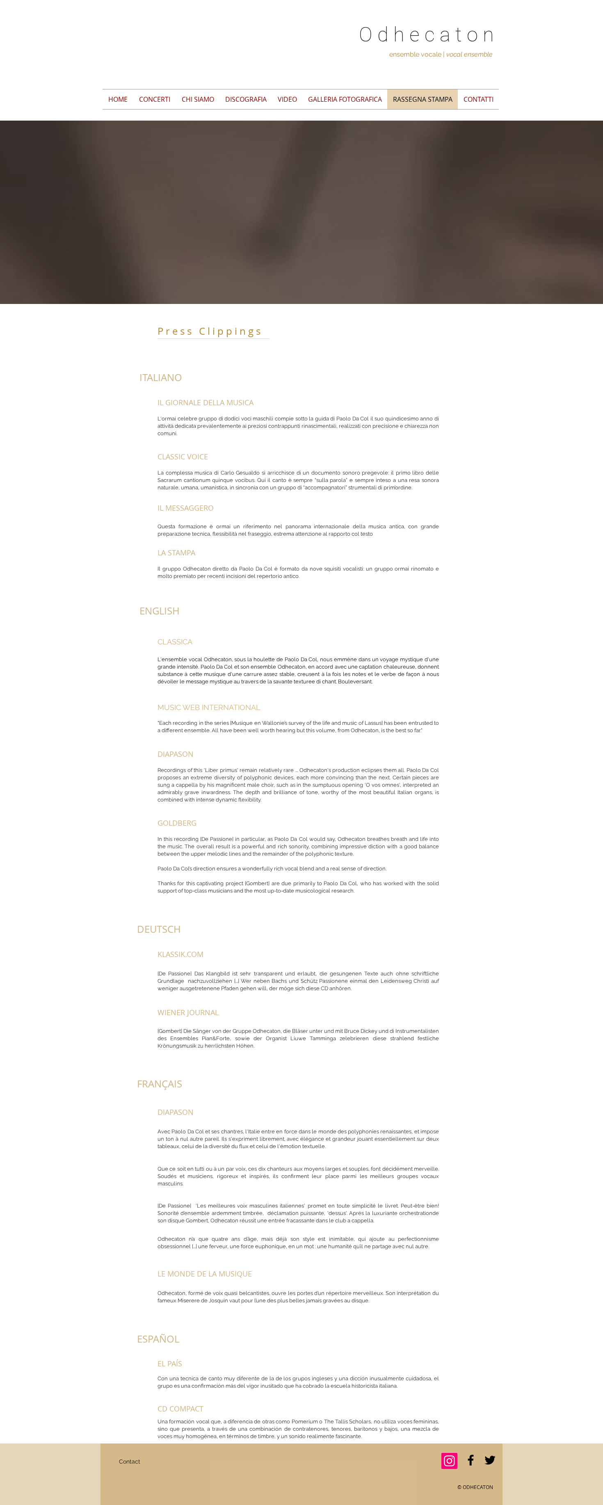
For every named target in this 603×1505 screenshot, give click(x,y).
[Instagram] (449, 1461)
